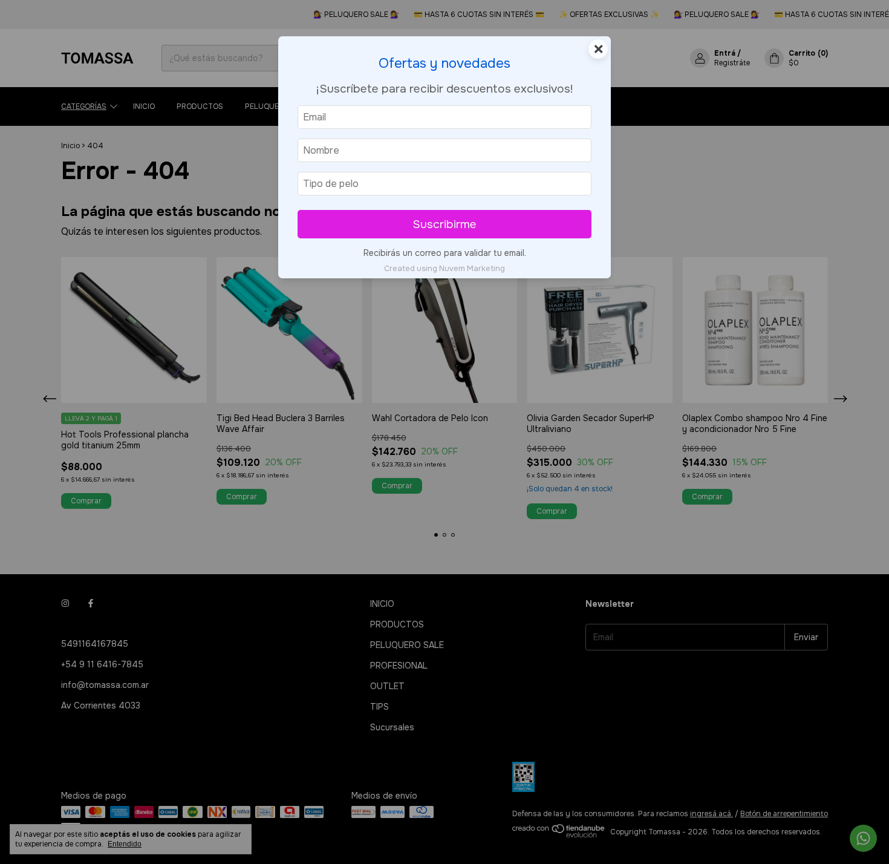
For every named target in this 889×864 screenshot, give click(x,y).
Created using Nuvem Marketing (444, 268)
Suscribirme (444, 224)
